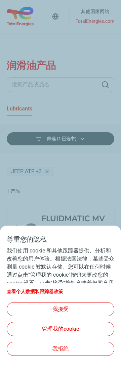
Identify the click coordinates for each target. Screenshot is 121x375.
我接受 (60, 309)
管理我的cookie (60, 329)
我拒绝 (60, 348)
